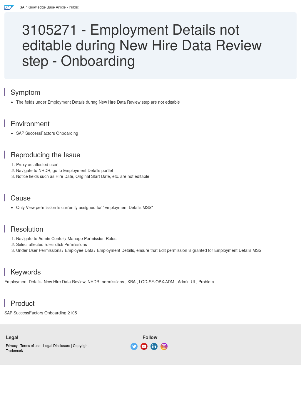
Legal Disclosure (56, 345)
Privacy (12, 345)
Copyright (80, 345)
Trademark (14, 350)
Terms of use (30, 345)
